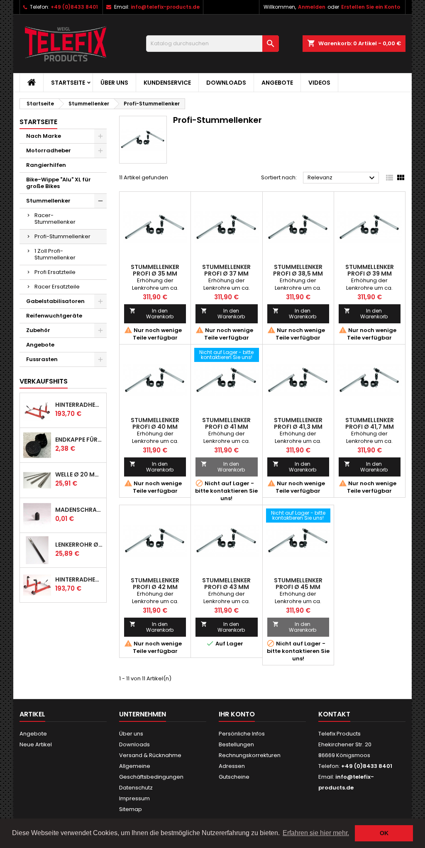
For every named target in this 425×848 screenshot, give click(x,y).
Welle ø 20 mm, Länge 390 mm (79, 474)
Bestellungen (236, 744)
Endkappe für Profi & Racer (79, 439)
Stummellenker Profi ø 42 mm (155, 583)
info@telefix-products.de (165, 6)
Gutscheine (234, 777)
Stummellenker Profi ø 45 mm (298, 583)
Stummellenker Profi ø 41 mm (226, 423)
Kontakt (334, 714)
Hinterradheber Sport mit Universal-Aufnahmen (79, 579)
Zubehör (38, 330)
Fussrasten (42, 359)
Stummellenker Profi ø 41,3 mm (298, 423)
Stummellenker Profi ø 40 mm (155, 423)
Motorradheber (48, 150)
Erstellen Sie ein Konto (370, 6)
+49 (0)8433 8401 (74, 6)
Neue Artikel (36, 744)
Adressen (232, 766)
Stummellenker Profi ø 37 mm (226, 270)
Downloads (226, 82)
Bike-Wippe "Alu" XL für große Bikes (58, 183)
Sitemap (130, 809)
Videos (319, 82)
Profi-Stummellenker (62, 236)
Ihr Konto (237, 714)
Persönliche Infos (242, 734)
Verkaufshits (44, 381)
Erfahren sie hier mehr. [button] (316, 832)
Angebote (277, 82)
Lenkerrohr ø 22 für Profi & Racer (79, 544)
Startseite (68, 82)
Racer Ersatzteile (57, 287)
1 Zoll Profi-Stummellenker (55, 254)
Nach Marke (43, 136)
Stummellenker (48, 201)
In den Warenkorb (151, 313)
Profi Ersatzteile (55, 272)
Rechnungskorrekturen (250, 755)
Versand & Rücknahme (150, 755)
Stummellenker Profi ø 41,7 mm (369, 423)
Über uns (114, 82)
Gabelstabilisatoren (55, 301)
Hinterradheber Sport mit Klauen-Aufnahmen (79, 404)
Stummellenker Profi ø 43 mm (226, 583)
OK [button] (384, 833)
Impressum (134, 798)
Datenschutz (136, 788)
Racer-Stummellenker (55, 218)
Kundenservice (167, 82)
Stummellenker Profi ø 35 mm (155, 270)
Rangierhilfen (46, 165)
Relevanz (342, 178)
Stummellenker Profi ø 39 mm (369, 270)
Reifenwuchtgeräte (54, 316)
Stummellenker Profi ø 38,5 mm (298, 270)
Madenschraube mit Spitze (79, 509)
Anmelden (311, 6)
